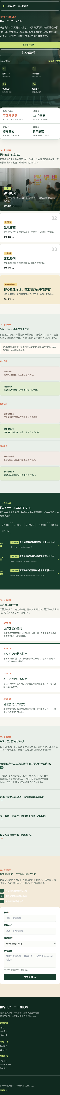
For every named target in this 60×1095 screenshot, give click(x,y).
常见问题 (3, 1035)
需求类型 (8, 938)
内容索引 (3, 1031)
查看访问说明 (30, 45)
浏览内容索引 (30, 52)
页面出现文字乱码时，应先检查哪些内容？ (22, 797)
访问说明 (3, 1046)
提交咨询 (5, 531)
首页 (2, 1028)
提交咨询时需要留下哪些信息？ (16, 835)
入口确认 (17, 525)
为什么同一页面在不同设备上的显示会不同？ (23, 816)
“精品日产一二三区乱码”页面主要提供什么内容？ (26, 764)
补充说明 (8, 950)
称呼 (6, 912)
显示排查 (3, 1050)
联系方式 (8, 925)
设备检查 (54, 525)
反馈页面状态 (5, 1064)
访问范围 (5, 525)
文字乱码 (30, 525)
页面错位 (42, 525)
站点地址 (3, 1068)
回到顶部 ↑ (4, 1090)
